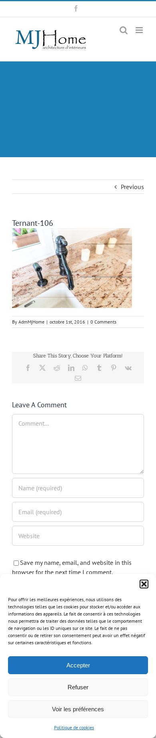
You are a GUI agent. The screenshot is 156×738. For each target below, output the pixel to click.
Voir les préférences (78, 709)
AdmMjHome (31, 322)
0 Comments (103, 322)
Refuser (78, 687)
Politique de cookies (74, 727)
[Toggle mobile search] (124, 30)
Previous (132, 187)
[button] (144, 584)
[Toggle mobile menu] (140, 30)
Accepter (78, 665)
